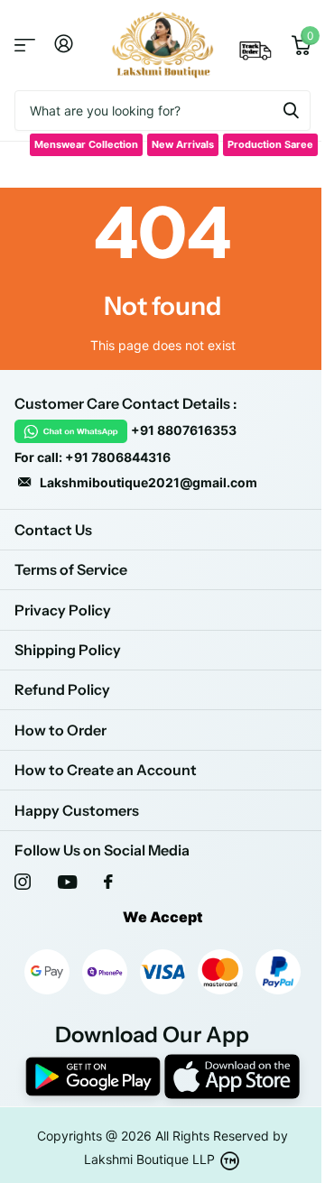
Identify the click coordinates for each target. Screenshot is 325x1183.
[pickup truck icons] (255, 56)
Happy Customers (76, 810)
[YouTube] (67, 882)
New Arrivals (183, 144)
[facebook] (108, 881)
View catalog (24, 45)
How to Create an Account (105, 770)
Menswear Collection (86, 144)
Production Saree (270, 144)
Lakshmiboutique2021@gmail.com (148, 482)
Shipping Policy (67, 650)
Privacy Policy (62, 610)
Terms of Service (70, 569)
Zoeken (291, 110)
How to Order (60, 730)
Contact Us (53, 530)
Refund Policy (62, 689)
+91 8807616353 (184, 430)
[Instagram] (22, 881)
